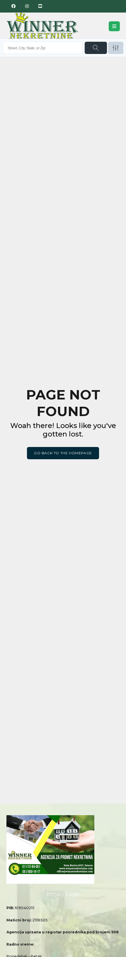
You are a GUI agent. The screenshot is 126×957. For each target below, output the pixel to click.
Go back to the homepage (63, 453)
